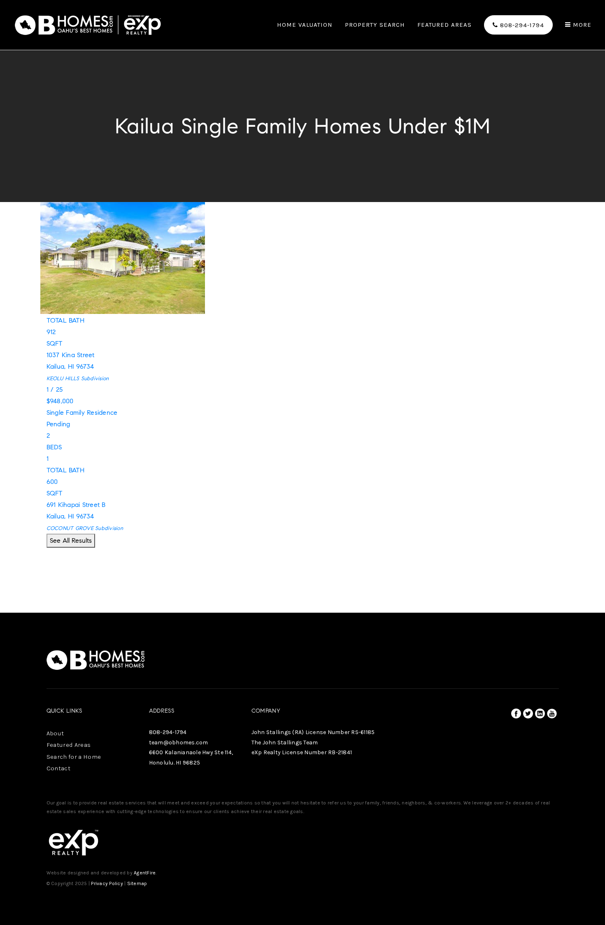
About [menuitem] (55, 733)
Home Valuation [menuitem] (305, 25)
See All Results (71, 540)
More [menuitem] (581, 24)
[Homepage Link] (88, 24)
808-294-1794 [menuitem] (521, 25)
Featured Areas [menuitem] (444, 25)
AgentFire (145, 873)
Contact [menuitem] (58, 768)
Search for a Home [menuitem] (74, 756)
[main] (302, 306)
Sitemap (137, 883)
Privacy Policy (107, 883)
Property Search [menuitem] (375, 25)
